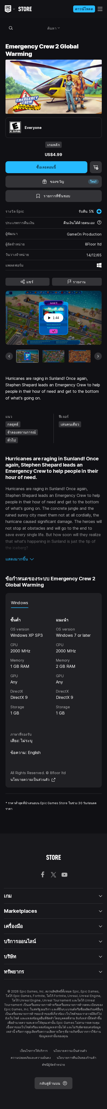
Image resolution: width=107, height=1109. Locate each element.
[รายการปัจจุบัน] (27, 356)
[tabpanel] (53, 665)
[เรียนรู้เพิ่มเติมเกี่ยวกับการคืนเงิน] (99, 223)
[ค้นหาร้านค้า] (10, 28)
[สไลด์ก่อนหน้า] (9, 356)
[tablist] (53, 603)
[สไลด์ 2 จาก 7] (53, 356)
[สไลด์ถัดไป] (98, 356)
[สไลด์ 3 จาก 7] (79, 356)
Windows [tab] (19, 602)
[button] (53, 559)
